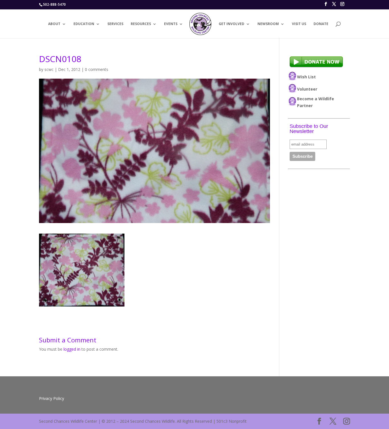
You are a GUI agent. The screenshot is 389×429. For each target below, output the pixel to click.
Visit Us (299, 24)
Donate (321, 24)
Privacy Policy (51, 398)
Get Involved (231, 24)
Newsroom (268, 24)
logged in (72, 349)
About (54, 24)
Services (115, 24)
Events (170, 24)
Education (83, 24)
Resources (141, 24)
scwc (49, 69)
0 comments (96, 69)
